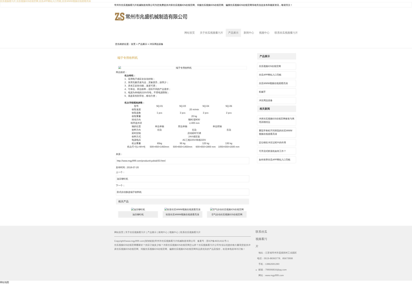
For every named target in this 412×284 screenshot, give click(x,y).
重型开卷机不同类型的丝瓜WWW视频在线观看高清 (275, 132)
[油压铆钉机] (138, 209)
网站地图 (4, 282)
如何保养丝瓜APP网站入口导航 (274, 159)
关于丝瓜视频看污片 (211, 32)
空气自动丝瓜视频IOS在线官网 (226, 214)
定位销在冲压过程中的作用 (272, 142)
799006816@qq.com (276, 269)
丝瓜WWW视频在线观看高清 (273, 83)
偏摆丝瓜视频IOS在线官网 (239, 5)
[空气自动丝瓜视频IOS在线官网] (227, 209)
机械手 (262, 92)
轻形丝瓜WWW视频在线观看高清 (182, 214)
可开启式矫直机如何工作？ (272, 151)
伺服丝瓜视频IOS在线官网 (210, 5)
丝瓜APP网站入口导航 (270, 74)
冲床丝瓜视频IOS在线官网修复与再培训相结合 (276, 120)
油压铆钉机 (122, 179)
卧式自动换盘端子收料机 (129, 192)
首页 (133, 44)
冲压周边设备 (156, 44)
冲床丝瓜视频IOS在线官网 (181, 5)
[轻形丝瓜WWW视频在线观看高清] (182, 209)
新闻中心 (249, 32)
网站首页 (189, 32)
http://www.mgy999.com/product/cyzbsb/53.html (141, 160)
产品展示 (233, 32)
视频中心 (264, 32)
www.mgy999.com (274, 275)
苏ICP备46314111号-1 (217, 241)
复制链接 (149, 241)
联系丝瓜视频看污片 (286, 32)
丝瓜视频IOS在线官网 (270, 66)
